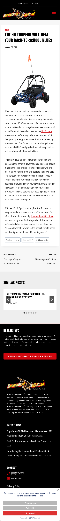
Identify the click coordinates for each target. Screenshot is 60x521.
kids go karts (42, 240)
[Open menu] (53, 14)
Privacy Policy (13, 486)
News (7, 30)
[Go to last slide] (8, 299)
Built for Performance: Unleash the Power (27, 441)
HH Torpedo (46, 131)
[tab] (24, 313)
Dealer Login (23, 3)
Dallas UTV (28, 240)
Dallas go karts (12, 240)
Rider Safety (37, 3)
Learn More (39, 412)
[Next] (52, 299)
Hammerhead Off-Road (42, 216)
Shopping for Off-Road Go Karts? (46, 259)
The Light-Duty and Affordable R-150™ (12, 259)
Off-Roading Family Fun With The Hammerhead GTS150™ (26, 295)
